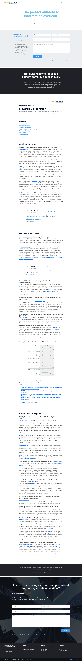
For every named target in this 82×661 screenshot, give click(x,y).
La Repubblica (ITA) (24, 500)
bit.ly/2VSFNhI (34, 272)
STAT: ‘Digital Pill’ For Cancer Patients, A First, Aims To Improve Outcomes (40, 391)
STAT (20, 284)
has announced (56, 544)
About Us (63, 3)
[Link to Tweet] (51, 211)
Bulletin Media (44, 650)
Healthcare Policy (24, 134)
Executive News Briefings (46, 3)
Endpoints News (23, 149)
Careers (76, 3)
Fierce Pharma (23, 239)
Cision (42, 648)
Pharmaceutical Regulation (26, 131)
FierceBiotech (34, 210)
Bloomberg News (23, 317)
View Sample (69, 3)
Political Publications (63, 650)
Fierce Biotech (23, 166)
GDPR (24, 659)
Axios (20, 435)
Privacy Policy (54, 60)
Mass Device (35, 257)
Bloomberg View (33, 483)
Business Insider (51, 291)
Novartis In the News (24, 125)
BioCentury (22, 193)
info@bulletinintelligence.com (28, 649)
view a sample (47, 23)
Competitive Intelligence (25, 127)
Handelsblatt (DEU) (40, 301)
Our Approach (56, 3)
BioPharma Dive (53, 327)
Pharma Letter (25, 247)
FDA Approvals (23, 132)
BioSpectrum (50, 257)
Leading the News (24, 124)
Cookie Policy (28, 659)
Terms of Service (62, 60)
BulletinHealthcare (44, 649)
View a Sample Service (63, 648)
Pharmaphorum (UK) (35, 181)
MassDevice (34, 266)
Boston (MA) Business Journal (29, 544)
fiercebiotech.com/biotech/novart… (34, 219)
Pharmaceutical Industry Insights (28, 129)
